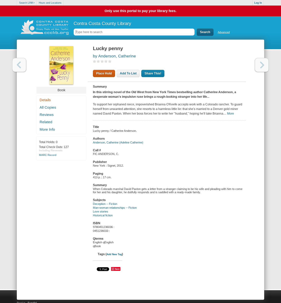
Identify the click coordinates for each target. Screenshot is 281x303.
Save (117, 268)
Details (45, 100)
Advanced (224, 32)
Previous (19, 65)
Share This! (153, 73)
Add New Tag (114, 254)
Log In (258, 2)
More (230, 113)
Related (46, 122)
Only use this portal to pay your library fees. (140, 11)
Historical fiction (103, 215)
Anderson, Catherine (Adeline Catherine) (118, 142)
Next (262, 65)
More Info (47, 129)
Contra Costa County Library (102, 23)
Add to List (128, 73)
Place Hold (104, 73)
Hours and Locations (50, 2)
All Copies (48, 107)
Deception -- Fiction (105, 203)
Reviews (47, 115)
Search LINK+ (27, 2)
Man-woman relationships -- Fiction (115, 207)
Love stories (100, 211)
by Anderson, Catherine (114, 56)
